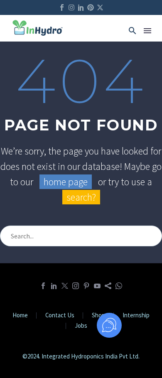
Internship (136, 315)
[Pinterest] (90, 7)
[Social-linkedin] (81, 7)
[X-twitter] (100, 7)
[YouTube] (97, 285)
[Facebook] (43, 285)
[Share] (108, 285)
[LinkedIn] (54, 285)
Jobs (81, 326)
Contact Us (59, 315)
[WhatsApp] (118, 285)
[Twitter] (64, 285)
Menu (147, 31)
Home (20, 315)
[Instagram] (71, 7)
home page (66, 181)
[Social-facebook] (62, 7)
